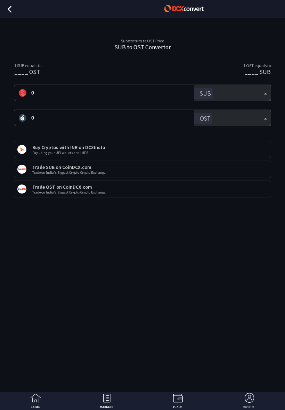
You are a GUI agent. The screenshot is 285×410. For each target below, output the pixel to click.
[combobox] (232, 93)
